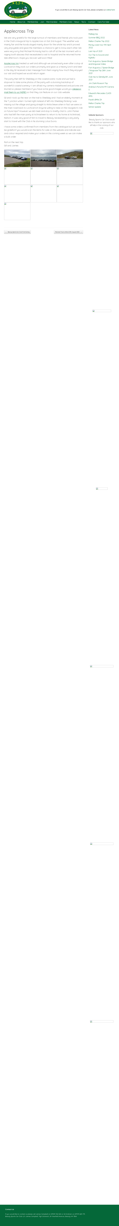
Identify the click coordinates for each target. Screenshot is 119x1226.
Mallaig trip (93, 34)
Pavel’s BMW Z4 (95, 99)
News (76, 22)
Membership (33, 22)
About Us (21, 22)
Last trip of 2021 (95, 51)
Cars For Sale (103, 22)
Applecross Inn (11, 63)
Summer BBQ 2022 (97, 37)
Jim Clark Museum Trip (98, 83)
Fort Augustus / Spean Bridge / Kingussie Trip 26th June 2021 (101, 70)
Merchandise (51, 22)
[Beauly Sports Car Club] (18, 10)
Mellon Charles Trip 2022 (99, 41)
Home (12, 22)
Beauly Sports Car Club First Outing (17, 232)
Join (42, 22)
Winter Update (95, 107)
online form (110, 10)
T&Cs (83, 22)
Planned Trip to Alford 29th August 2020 (68, 232)
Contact (91, 22)
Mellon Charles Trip (96, 103)
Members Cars (66, 22)
